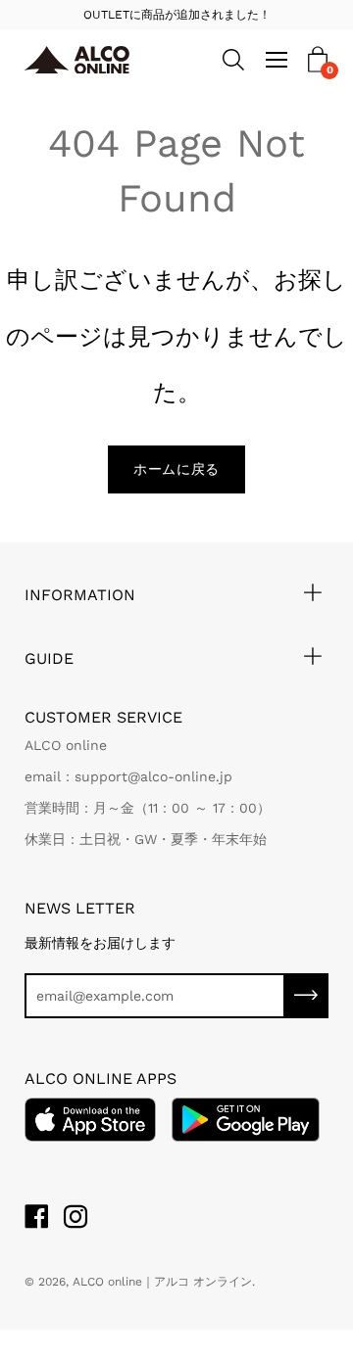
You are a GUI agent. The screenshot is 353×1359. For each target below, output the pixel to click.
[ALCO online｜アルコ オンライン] (80, 60)
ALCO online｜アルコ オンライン (162, 1282)
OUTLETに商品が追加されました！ (177, 15)
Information (80, 595)
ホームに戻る (176, 469)
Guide (49, 658)
